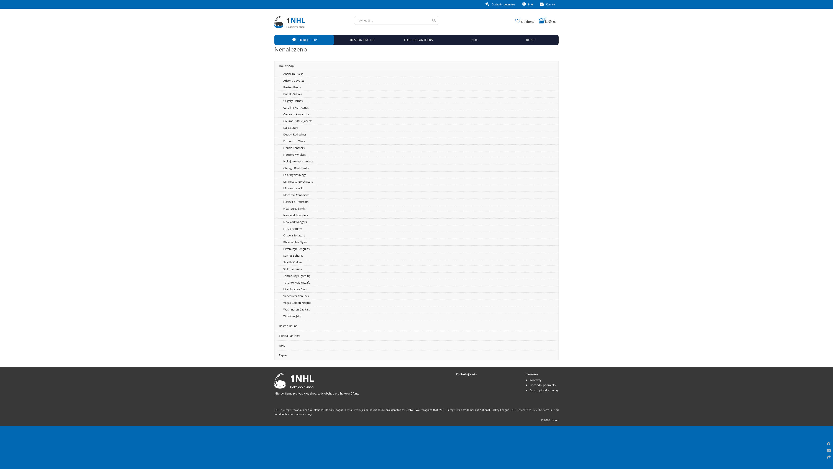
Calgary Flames (293, 101)
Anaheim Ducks (293, 74)
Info (530, 4)
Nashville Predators (295, 202)
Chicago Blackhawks (296, 168)
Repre (283, 355)
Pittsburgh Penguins (296, 249)
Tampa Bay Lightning (296, 276)
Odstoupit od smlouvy (544, 390)
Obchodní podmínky (503, 4)
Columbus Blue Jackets (297, 121)
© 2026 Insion (550, 420)
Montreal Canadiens (296, 195)
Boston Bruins (292, 87)
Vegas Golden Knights (297, 303)
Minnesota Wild (293, 188)
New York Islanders (295, 215)
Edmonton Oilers (294, 141)
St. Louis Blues (292, 269)
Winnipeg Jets (292, 316)
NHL (282, 345)
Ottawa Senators (294, 235)
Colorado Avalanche (296, 114)
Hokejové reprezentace (298, 161)
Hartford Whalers (294, 155)
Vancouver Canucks (296, 296)
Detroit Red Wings (295, 134)
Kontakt (550, 4)
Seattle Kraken (292, 262)
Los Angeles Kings (294, 175)
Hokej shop (286, 66)
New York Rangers (295, 222)
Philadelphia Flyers (295, 242)
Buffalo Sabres (292, 94)
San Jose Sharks (293, 256)
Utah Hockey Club (295, 289)
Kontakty (535, 380)
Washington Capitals (296, 309)
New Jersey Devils (294, 208)
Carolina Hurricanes (296, 107)
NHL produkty (292, 229)
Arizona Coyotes (293, 81)
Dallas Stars (290, 128)
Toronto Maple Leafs (296, 282)
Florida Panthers (294, 148)
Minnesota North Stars (298, 181)
